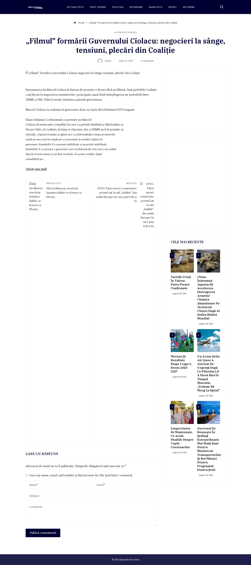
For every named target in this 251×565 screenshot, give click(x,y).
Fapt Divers (98, 7)
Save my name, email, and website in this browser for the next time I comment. (81, 475)
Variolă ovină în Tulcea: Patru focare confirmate (181, 282)
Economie (136, 7)
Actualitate (75, 7)
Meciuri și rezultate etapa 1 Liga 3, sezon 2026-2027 (181, 364)
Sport (172, 7)
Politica (117, 7)
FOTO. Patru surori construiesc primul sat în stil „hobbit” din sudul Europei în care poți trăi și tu (116, 192)
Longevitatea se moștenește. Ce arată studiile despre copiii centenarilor (182, 438)
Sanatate (155, 7)
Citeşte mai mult (36, 169)
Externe (188, 7)
